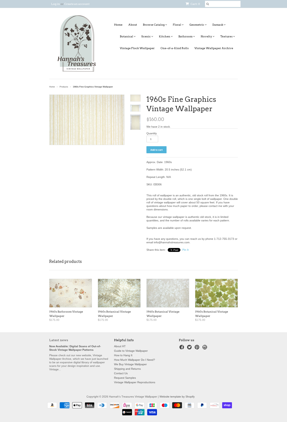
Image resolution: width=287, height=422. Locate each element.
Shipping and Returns (127, 368)
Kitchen (165, 36)
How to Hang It (123, 355)
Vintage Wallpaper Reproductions (134, 382)
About (132, 24)
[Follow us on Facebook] (182, 348)
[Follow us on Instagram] (205, 348)
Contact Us (121, 373)
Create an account (77, 3)
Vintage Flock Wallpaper (137, 48)
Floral (177, 24)
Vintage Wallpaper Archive (213, 48)
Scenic (146, 36)
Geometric (197, 24)
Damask (218, 24)
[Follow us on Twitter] (190, 348)
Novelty (207, 36)
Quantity (151, 133)
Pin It (185, 249)
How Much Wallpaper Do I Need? (134, 359)
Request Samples (125, 377)
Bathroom (185, 36)
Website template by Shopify (177, 396)
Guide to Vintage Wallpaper (131, 350)
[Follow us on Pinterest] (198, 348)
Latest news (58, 340)
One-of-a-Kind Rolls (174, 48)
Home (118, 24)
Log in (55, 3)
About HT (120, 346)
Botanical (127, 36)
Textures (226, 36)
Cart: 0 (195, 3)
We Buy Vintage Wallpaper (130, 364)
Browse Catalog (154, 24)
